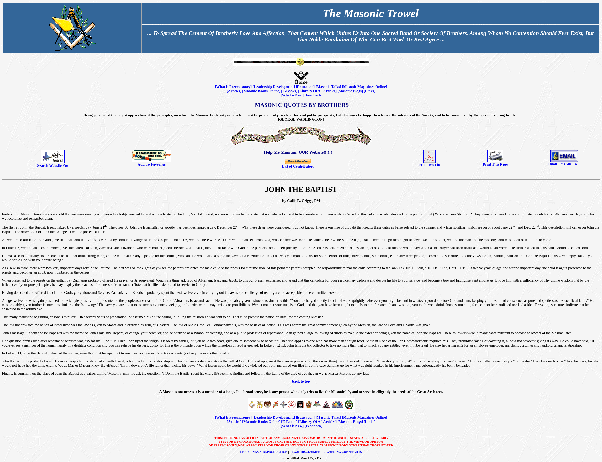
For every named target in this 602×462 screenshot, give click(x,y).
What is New (292, 95)
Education (305, 87)
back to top (301, 381)
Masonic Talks (328, 87)
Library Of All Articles (317, 91)
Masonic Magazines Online (364, 87)
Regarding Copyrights (342, 452)
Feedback (313, 95)
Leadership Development (274, 87)
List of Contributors (298, 166)
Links (369, 91)
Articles (234, 91)
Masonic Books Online (261, 91)
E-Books (289, 91)
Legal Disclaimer (304, 452)
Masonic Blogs (350, 91)
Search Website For (52, 165)
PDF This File (429, 165)
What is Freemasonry (233, 87)
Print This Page (495, 164)
